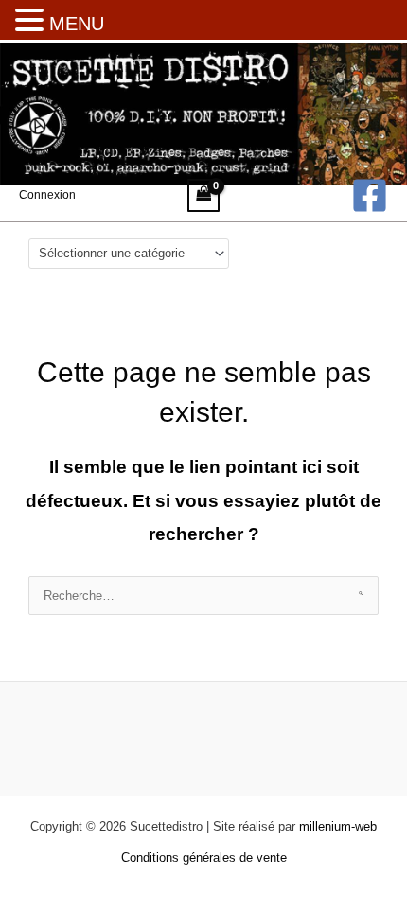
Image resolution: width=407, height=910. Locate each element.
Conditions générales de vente (204, 857)
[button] (32, 22)
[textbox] (121, 253)
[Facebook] (369, 195)
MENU (76, 23)
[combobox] (128, 253)
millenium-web (338, 826)
